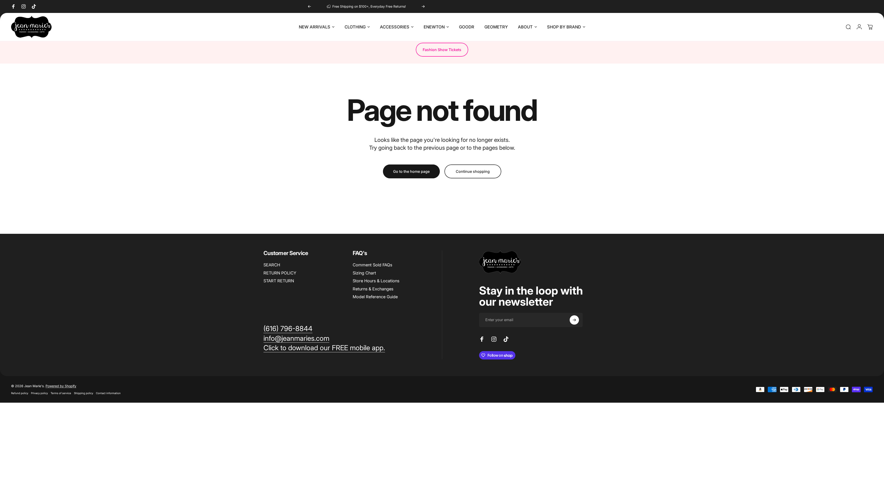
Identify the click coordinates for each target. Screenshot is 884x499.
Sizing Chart (364, 273)
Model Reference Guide (375, 296)
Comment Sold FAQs (372, 264)
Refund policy (19, 393)
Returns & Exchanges (373, 288)
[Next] (423, 6)
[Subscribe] (574, 320)
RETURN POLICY (279, 273)
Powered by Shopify (61, 386)
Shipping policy (83, 393)
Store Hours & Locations (376, 280)
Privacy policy (39, 393)
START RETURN (278, 280)
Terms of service (61, 393)
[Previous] (309, 6)
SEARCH (271, 264)
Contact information (108, 393)
